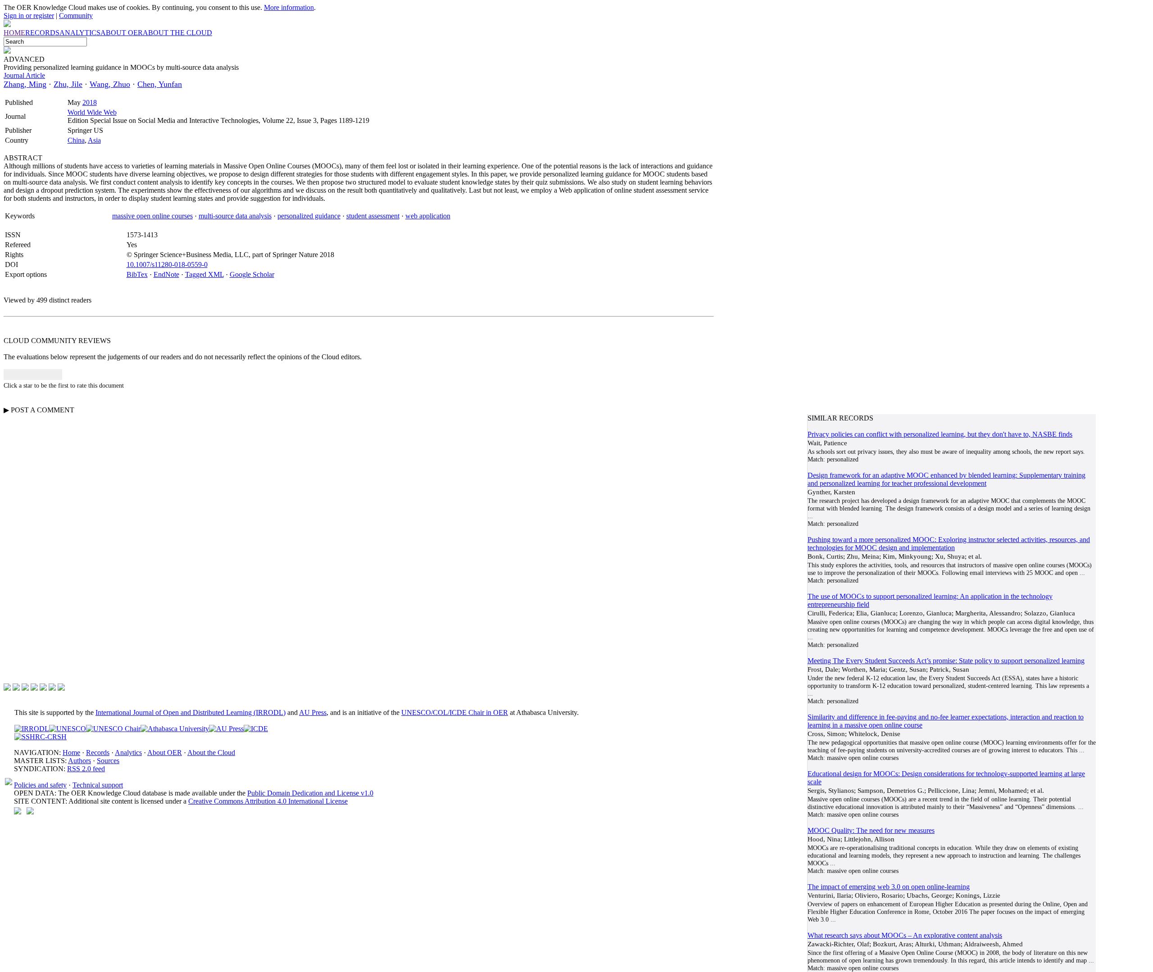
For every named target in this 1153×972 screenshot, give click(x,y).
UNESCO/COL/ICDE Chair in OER (454, 712)
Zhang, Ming (25, 84)
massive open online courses (152, 216)
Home (71, 752)
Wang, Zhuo (110, 84)
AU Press (313, 712)
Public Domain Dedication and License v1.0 (310, 793)
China (76, 140)
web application (427, 216)
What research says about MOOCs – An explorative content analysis (905, 935)
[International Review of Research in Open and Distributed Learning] (31, 728)
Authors (79, 760)
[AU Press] (226, 728)
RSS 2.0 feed (86, 769)
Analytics (128, 752)
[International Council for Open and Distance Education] (256, 728)
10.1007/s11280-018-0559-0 (167, 264)
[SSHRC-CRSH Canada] (40, 737)
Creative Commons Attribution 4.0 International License (268, 801)
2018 (89, 102)
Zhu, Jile (68, 84)
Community (76, 15)
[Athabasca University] (175, 728)
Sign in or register (29, 15)
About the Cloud (211, 752)
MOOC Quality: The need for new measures (871, 830)
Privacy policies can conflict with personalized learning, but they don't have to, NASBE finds (940, 434)
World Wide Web (92, 112)
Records (97, 752)
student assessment (372, 216)
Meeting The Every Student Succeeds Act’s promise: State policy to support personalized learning (946, 661)
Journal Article (24, 75)
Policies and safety (40, 785)
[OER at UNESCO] (67, 728)
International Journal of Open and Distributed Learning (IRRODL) (190, 712)
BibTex (137, 274)
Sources (108, 760)
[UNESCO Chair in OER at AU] (113, 728)
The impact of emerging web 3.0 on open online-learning (889, 887)
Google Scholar (252, 274)
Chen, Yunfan (159, 84)
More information (289, 7)
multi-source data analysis (235, 216)
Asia (94, 140)
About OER (164, 752)
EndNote (166, 274)
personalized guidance (308, 216)
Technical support (98, 785)
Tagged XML (204, 274)
